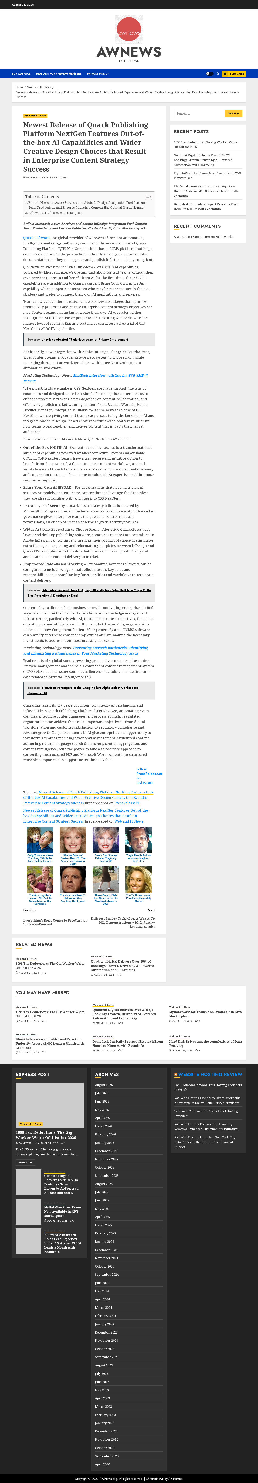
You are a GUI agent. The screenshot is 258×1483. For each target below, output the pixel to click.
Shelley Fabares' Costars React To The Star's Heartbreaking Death (73, 859)
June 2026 (102, 1101)
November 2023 (106, 1340)
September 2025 (107, 1175)
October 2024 (104, 1266)
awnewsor (33, 177)
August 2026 (104, 1085)
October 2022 (104, 1448)
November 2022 (106, 1439)
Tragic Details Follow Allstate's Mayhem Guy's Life (138, 858)
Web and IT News (35, 115)
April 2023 (102, 1398)
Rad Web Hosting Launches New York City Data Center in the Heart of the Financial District (204, 1142)
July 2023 (101, 1374)
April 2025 (102, 1217)
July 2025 (101, 1192)
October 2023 (104, 1349)
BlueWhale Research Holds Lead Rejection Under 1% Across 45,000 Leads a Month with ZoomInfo (206, 191)
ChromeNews (155, 1479)
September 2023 (107, 1357)
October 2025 (104, 1167)
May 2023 (102, 1390)
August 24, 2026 (29, 972)
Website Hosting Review (210, 1074)
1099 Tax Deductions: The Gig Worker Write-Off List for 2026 (51, 1014)
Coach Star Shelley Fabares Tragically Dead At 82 (106, 858)
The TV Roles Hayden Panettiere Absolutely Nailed (138, 898)
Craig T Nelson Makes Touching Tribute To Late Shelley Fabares (40, 858)
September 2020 (107, 1456)
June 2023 (102, 1382)
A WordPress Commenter (192, 236)
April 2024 (102, 1299)
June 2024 (102, 1283)
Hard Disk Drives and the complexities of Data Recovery (205, 1043)
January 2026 (104, 1143)
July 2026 (101, 1093)
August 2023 (104, 1365)
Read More (25, 1162)
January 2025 (104, 1242)
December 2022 (106, 1431)
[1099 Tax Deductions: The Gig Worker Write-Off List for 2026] (50, 1105)
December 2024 (106, 1250)
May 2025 (102, 1209)
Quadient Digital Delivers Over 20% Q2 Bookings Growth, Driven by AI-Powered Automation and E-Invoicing (122, 965)
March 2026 (103, 1126)
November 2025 (106, 1159)
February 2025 (105, 1233)
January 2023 (104, 1423)
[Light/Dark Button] (210, 74)
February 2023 (105, 1415)
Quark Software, (36, 238)
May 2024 (102, 1291)
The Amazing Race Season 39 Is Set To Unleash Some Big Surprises (40, 899)
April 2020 (102, 1464)
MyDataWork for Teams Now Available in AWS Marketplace (205, 1014)
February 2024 (105, 1316)
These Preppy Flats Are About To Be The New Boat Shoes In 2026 (106, 899)
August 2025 (104, 1184)
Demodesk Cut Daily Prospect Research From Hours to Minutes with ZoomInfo (128, 1043)
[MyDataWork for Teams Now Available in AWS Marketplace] (28, 1212)
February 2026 (105, 1134)
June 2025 (102, 1200)
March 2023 (103, 1406)
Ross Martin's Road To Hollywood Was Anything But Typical (73, 898)
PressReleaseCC (127, 803)
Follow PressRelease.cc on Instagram (55, 213)
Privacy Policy (98, 73)
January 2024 (104, 1324)
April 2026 (102, 1118)
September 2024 (107, 1274)
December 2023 (106, 1332)
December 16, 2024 (57, 177)
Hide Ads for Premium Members (58, 73)
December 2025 (106, 1151)
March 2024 (103, 1308)
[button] (218, 73)
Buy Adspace (21, 73)
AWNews (129, 52)
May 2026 (102, 1110)
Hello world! (225, 236)
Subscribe (237, 73)
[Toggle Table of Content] (146, 197)
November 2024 (106, 1258)
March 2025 (103, 1225)
